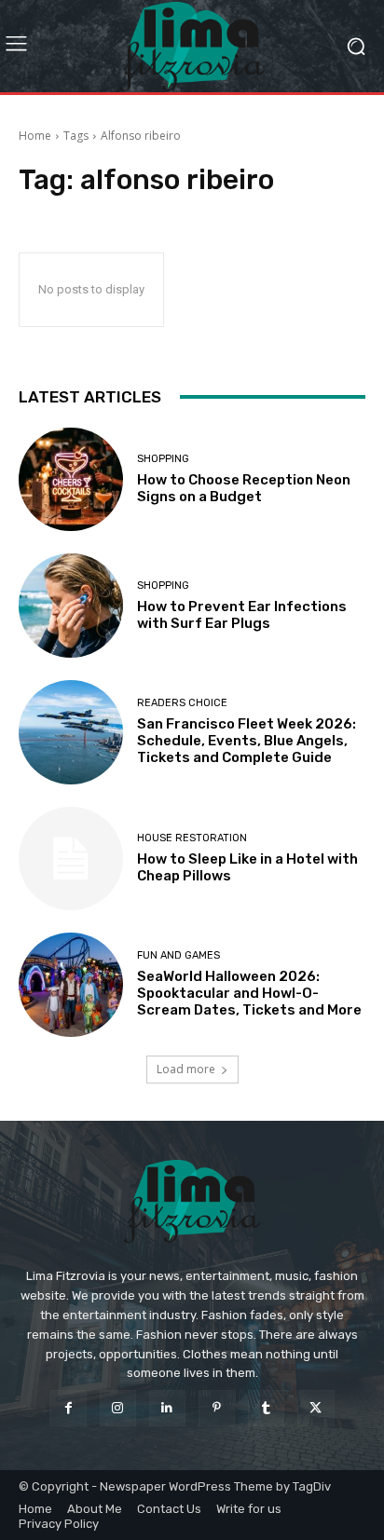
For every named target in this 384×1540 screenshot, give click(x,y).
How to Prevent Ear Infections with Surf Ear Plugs (242, 615)
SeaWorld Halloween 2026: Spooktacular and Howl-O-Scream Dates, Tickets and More (249, 993)
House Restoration (192, 838)
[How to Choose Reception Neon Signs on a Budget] (71, 480)
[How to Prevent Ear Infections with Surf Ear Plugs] (71, 605)
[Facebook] (67, 1408)
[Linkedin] (167, 1408)
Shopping (163, 459)
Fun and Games (178, 955)
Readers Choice (182, 703)
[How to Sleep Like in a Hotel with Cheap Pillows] (71, 859)
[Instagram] (118, 1408)
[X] (315, 1408)
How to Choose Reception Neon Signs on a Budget (243, 488)
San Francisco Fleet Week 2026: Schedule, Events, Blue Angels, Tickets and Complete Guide (246, 740)
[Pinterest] (217, 1408)
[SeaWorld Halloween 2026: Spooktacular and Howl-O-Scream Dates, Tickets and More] (71, 985)
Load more (186, 1069)
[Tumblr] (266, 1408)
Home (35, 135)
